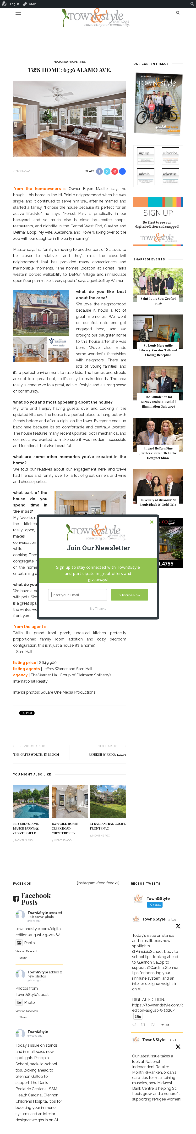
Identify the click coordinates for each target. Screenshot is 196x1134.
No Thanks (98, 608)
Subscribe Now (129, 595)
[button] (98, 548)
